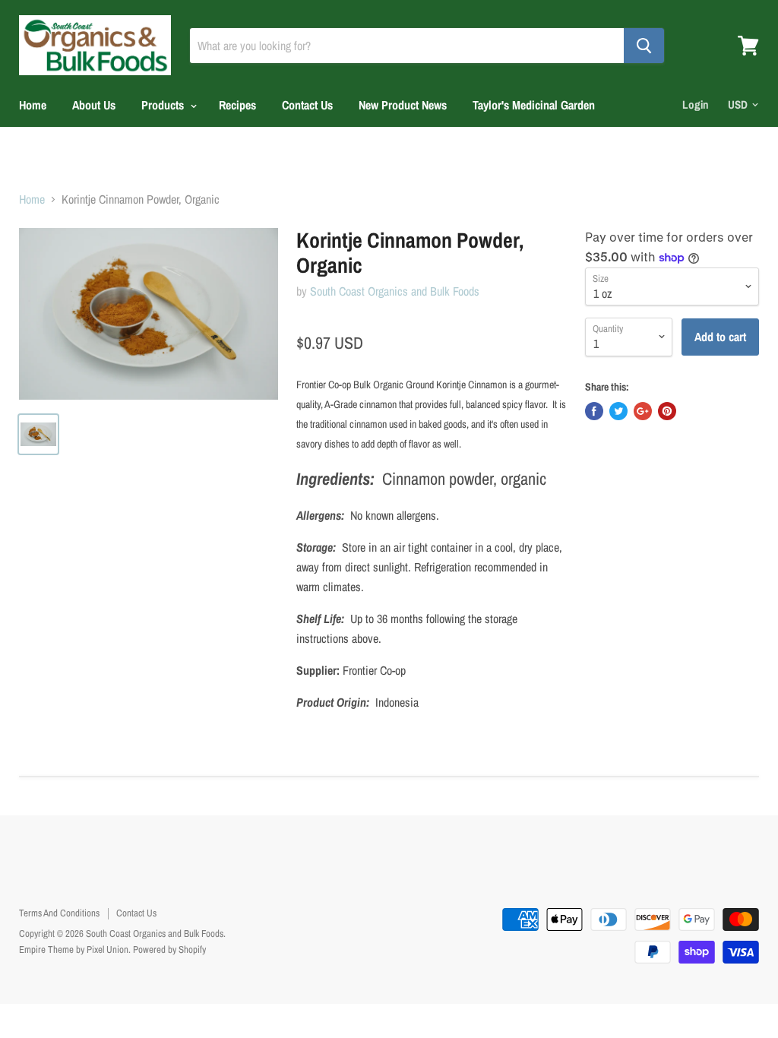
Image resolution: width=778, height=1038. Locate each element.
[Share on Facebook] (594, 411)
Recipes (237, 105)
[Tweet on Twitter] (618, 411)
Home (32, 105)
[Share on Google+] (643, 411)
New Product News (403, 105)
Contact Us (307, 105)
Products (164, 105)
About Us (93, 105)
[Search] (644, 45)
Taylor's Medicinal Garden (534, 105)
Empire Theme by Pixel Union (73, 949)
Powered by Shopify (169, 949)
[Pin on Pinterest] (667, 411)
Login (695, 104)
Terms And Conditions (59, 913)
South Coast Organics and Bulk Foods (394, 291)
